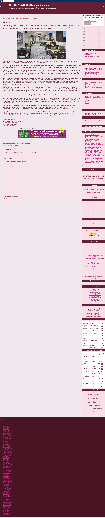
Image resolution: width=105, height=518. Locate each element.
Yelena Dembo (95, 296)
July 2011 (6, 462)
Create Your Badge (93, 265)
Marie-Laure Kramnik (95, 297)
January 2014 (7, 503)
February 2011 (7, 455)
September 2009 (8, 431)
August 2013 (6, 496)
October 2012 (7, 483)
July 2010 (6, 445)
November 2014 (7, 514)
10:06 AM (16, 145)
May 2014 (6, 509)
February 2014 (7, 505)
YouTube (88, 54)
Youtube (98, 316)
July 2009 (6, 429)
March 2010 (6, 440)
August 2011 (6, 463)
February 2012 (7, 471)
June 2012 (6, 477)
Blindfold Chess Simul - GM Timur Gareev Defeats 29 (93, 153)
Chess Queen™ (89, 68)
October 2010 (7, 449)
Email (94, 178)
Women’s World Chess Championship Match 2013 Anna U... (94, 136)
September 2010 (8, 448)
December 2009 (7, 436)
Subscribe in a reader (93, 192)
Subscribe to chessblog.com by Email (93, 189)
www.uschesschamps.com (17, 112)
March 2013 (6, 489)
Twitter (94, 316)
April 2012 (6, 474)
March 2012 (6, 473)
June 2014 (6, 510)
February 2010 (7, 438)
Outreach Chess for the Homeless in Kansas (92, 139)
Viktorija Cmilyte (95, 299)
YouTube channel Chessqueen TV (95, 256)
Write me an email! (89, 71)
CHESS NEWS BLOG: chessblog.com (29, 5)
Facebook (97, 53)
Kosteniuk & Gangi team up (93, 96)
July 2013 (6, 495)
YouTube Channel (8, 125)
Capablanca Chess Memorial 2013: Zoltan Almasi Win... (93, 151)
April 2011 (6, 458)
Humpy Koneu (95, 300)
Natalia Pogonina (95, 292)
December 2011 (7, 469)
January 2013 (7, 487)
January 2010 (7, 437)
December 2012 (7, 485)
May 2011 (5, 459)
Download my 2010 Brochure (93, 113)
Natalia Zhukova (95, 293)
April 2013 (6, 491)
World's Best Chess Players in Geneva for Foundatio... (94, 145)
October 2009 (7, 433)
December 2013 (7, 502)
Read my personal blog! (91, 73)
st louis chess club (10, 143)
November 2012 (7, 484)
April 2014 (6, 507)
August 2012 (6, 480)
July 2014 (6, 512)
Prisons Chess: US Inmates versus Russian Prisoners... (93, 142)
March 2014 (6, 506)
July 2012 (6, 478)
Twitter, (92, 53)
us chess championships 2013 (23, 143)
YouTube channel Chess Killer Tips (95, 259)
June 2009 (6, 427)
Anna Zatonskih (95, 302)
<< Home (5, 198)
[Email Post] (80, 145)
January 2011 (7, 453)
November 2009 (7, 434)
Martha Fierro (95, 290)
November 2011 (7, 467)
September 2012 (8, 481)
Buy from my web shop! (91, 74)
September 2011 (7, 465)
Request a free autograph (92, 120)
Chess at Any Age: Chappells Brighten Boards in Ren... (93, 159)
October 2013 (7, 499)
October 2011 (7, 466)
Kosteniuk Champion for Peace (94, 97)
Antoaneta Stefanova (95, 295)
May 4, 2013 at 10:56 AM (11, 152)
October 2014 (7, 513)
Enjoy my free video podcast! (92, 72)
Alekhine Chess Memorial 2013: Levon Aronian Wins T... (94, 156)
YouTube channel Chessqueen (95, 254)
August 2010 (6, 447)
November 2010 (7, 451)
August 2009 (6, 430)
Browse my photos (90, 114)
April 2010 (6, 441)
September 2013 (8, 498)
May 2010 (6, 442)
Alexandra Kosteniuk (93, 262)
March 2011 (6, 456)
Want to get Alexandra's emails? (93, 17)
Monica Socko (95, 289)
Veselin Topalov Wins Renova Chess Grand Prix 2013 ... (94, 162)
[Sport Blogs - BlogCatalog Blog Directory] (93, 278)
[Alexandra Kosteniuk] (93, 263)
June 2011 (6, 460)
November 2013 (7, 500)
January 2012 (7, 470)
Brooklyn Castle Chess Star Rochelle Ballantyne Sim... (93, 148)
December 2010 (7, 452)
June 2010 (6, 444)
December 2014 (7, 516)
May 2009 (6, 426)
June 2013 (6, 494)
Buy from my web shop (92, 56)
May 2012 (6, 476)
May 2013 (6, 492)
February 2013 (7, 488)
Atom (17, 196)
